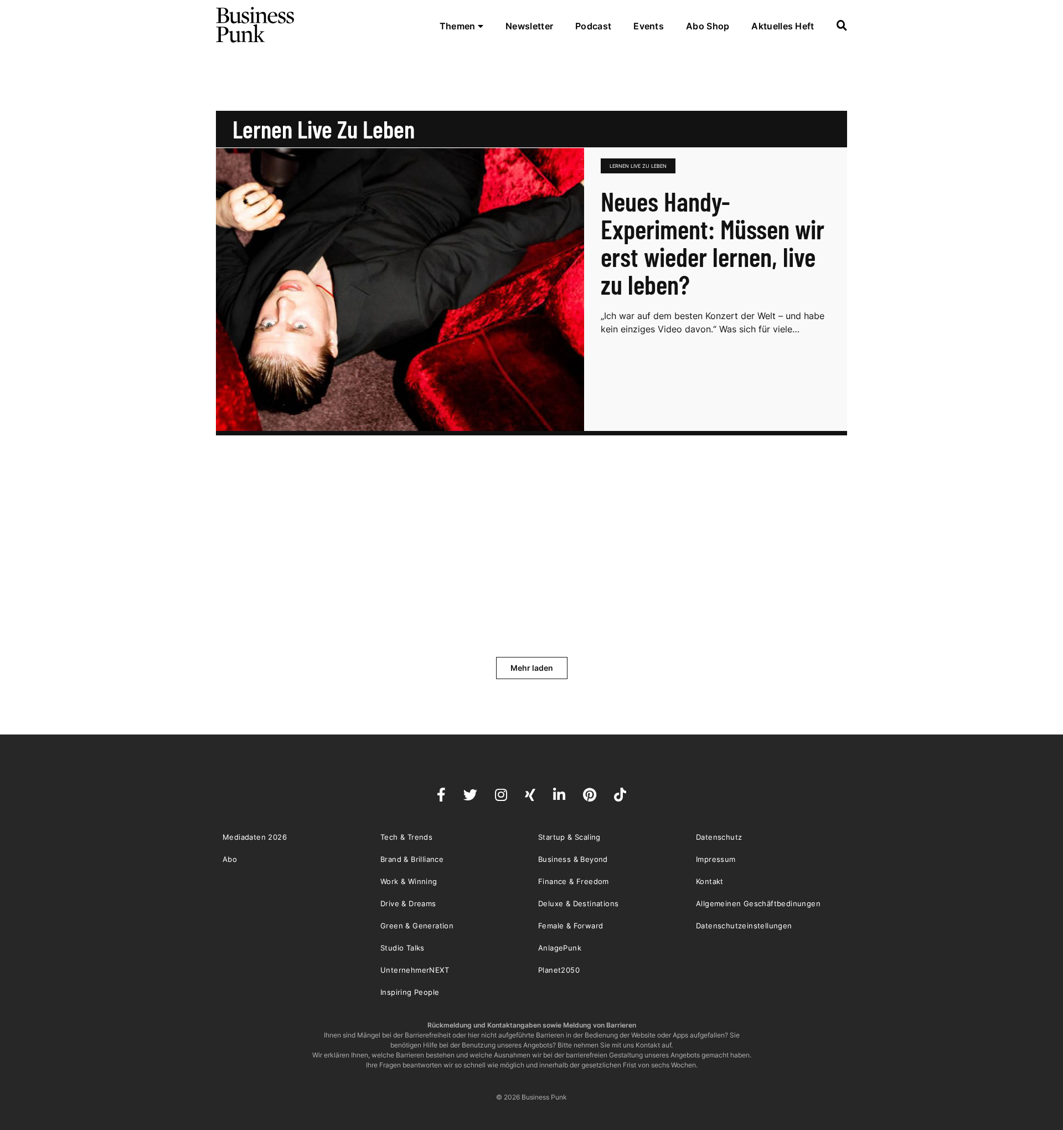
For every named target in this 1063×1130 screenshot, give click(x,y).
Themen (459, 26)
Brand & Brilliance (411, 859)
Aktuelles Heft (782, 26)
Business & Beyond (573, 859)
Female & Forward (570, 925)
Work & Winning (408, 881)
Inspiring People (409, 992)
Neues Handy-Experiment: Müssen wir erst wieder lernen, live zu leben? (712, 242)
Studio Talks (402, 947)
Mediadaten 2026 (255, 837)
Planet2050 (559, 969)
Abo (230, 859)
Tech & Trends (406, 837)
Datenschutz (719, 837)
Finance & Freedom (573, 881)
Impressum (716, 859)
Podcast (593, 26)
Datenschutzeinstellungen (744, 925)
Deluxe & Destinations (578, 903)
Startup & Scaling (569, 837)
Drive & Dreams (408, 903)
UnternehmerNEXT (414, 969)
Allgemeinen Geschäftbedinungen (758, 903)
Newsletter (529, 26)
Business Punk (256, 25)
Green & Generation (416, 925)
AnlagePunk (559, 947)
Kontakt (710, 881)
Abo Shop (707, 26)
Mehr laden (531, 667)
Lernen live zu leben (638, 166)
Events (648, 26)
